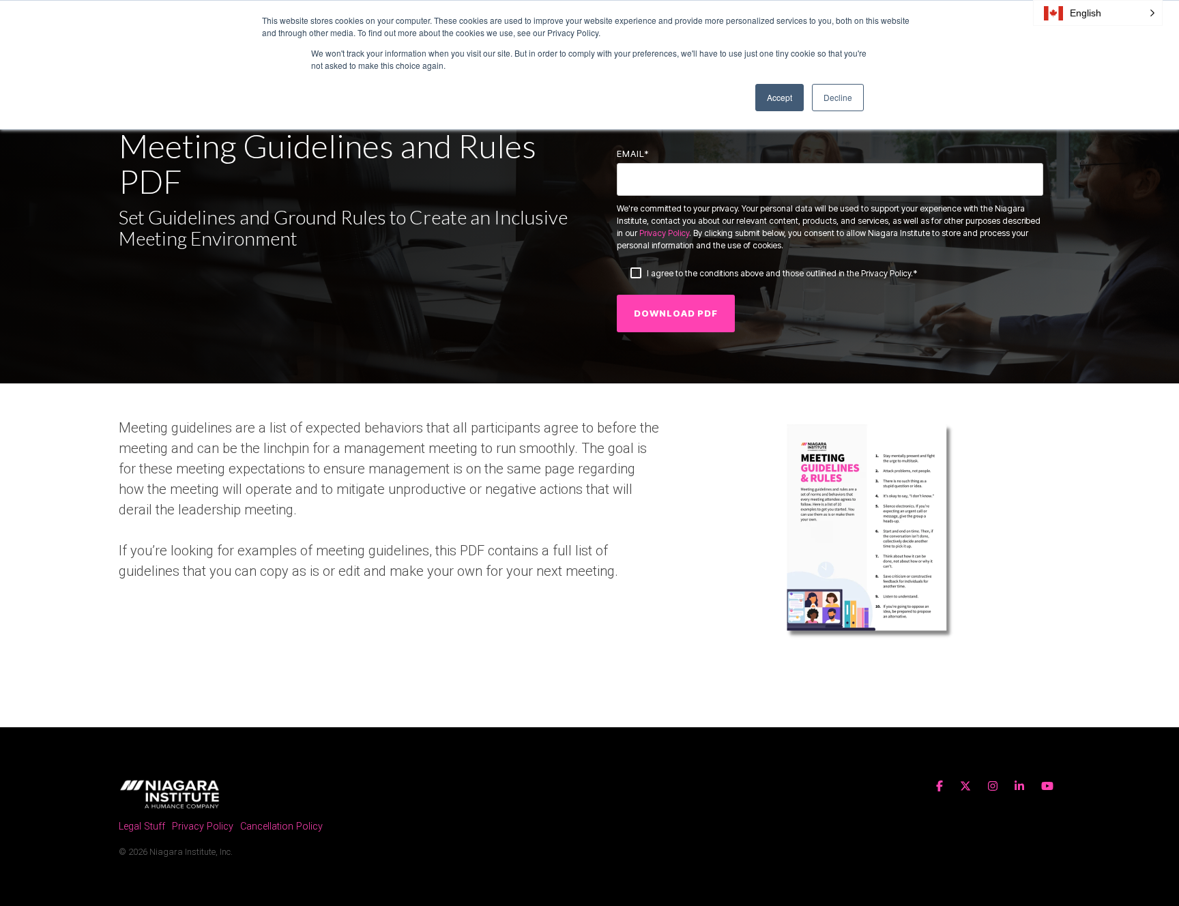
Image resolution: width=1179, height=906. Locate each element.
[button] (1098, 13)
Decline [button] (838, 97)
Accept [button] (779, 97)
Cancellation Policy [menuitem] (281, 826)
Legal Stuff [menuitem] (142, 826)
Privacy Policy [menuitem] (202, 826)
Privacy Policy (664, 233)
